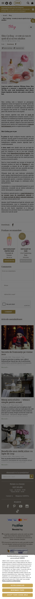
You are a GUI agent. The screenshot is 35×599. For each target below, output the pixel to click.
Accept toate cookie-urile (17, 595)
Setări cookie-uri (17, 585)
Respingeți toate (17, 590)
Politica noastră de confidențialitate (11, 580)
